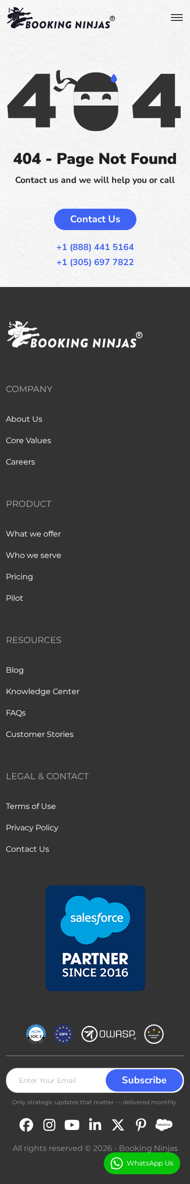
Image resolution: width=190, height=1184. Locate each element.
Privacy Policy (32, 827)
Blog (15, 670)
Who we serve (33, 555)
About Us (24, 419)
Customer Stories (40, 734)
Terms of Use (31, 806)
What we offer (33, 533)
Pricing (19, 576)
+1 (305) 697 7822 (95, 262)
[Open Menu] (177, 17)
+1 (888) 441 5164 (95, 247)
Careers (20, 461)
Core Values (28, 440)
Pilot (14, 598)
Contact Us (95, 219)
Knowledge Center (42, 691)
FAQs (16, 713)
